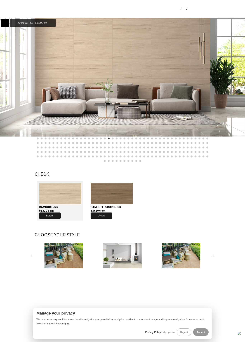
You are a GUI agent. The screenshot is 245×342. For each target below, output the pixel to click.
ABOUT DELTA (33, 307)
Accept (201, 332)
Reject (184, 332)
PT (178, 8)
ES (189, 8)
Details (49, 215)
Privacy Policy (153, 332)
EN (184, 8)
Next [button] (213, 255)
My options (169, 332)
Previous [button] (32, 255)
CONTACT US (32, 314)
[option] (64, 255)
